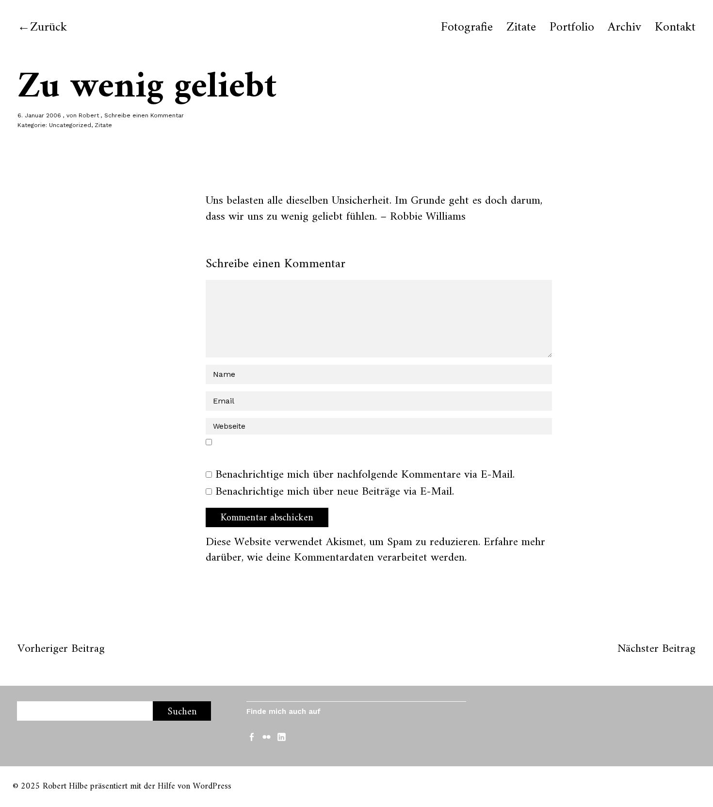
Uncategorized (70, 125)
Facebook (252, 736)
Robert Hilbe (65, 786)
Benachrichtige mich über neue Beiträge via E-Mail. (334, 492)
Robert (89, 115)
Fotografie (467, 27)
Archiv (624, 27)
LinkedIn (282, 736)
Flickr (267, 736)
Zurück (48, 27)
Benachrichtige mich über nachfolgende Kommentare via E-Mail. (365, 475)
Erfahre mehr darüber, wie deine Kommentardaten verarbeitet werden (375, 550)
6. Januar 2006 (39, 115)
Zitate (521, 27)
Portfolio (572, 27)
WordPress (212, 786)
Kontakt (675, 27)
